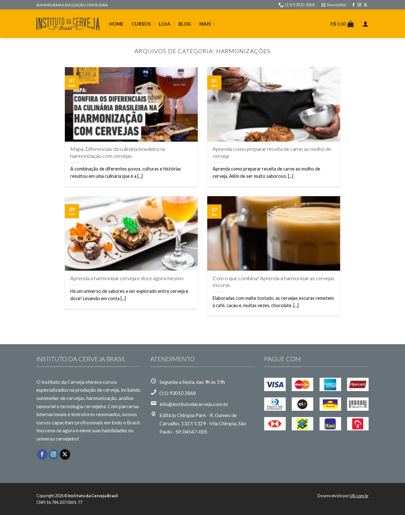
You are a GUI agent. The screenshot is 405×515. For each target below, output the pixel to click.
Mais (205, 24)
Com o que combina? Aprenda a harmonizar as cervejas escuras (273, 281)
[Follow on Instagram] (359, 5)
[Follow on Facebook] (353, 5)
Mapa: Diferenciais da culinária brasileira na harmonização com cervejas (117, 152)
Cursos (141, 24)
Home (116, 24)
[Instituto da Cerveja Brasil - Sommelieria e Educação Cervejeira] (68, 24)
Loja (164, 24)
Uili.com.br (359, 495)
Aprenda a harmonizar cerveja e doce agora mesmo (127, 278)
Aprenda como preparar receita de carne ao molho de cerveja (272, 152)
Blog (184, 24)
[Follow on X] (365, 5)
